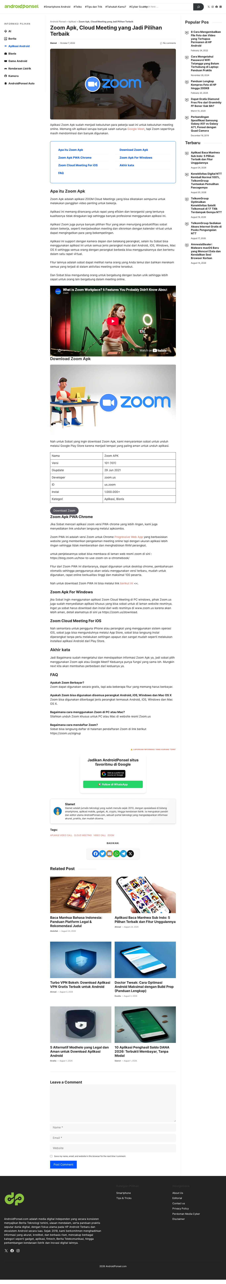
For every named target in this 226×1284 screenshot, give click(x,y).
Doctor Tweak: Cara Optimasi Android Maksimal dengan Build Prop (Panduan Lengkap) (144, 987)
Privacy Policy (180, 1208)
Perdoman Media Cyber (186, 1213)
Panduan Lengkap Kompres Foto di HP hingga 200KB (203, 85)
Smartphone (123, 1193)
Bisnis (12, 53)
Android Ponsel (58, 21)
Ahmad (118, 927)
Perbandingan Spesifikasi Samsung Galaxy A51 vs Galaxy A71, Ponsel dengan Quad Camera (204, 123)
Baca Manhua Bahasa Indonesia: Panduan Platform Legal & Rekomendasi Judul (76, 922)
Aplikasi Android (19, 46)
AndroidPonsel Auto (21, 83)
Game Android (17, 61)
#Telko (78, 6)
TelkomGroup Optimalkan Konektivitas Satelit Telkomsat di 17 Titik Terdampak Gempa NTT (206, 205)
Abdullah (54, 931)
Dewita (118, 996)
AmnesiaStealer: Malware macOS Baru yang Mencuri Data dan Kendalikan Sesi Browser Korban (206, 251)
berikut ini (127, 583)
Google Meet (135, 129)
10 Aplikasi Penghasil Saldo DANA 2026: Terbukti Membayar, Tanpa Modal (142, 1051)
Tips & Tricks (124, 1198)
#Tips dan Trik (93, 6)
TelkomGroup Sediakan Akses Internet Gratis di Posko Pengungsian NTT (206, 228)
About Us (177, 1193)
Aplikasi (72, 21)
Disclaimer (178, 1219)
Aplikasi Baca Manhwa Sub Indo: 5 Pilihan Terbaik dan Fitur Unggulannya (145, 920)
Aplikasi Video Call (61, 835)
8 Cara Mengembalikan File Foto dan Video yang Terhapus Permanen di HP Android (206, 38)
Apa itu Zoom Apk (70, 149)
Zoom (111, 835)
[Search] (198, 7)
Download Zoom (64, 510)
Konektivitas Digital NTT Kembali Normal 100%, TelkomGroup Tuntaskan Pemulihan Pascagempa (206, 180)
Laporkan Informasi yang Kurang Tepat (154, 749)
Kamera (13, 76)
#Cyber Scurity (138, 6)
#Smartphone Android (57, 6)
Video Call (99, 835)
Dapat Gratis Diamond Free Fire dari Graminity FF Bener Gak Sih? (206, 102)
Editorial (177, 1198)
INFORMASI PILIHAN (17, 23)
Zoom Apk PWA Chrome (74, 157)
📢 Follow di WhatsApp (113, 784)
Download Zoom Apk (134, 149)
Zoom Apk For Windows (136, 157)
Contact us (178, 1203)
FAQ (61, 173)
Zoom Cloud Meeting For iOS (78, 165)
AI (9, 31)
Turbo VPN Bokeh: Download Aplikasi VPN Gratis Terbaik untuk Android (80, 985)
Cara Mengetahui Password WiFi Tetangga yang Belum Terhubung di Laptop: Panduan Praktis (205, 63)
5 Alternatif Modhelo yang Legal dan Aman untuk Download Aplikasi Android (79, 1051)
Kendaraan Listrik (19, 68)
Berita (12, 38)
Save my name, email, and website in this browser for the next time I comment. (90, 1156)
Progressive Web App (128, 537)
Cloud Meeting (83, 835)
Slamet (53, 43)
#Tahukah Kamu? (115, 6)
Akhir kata (127, 165)
